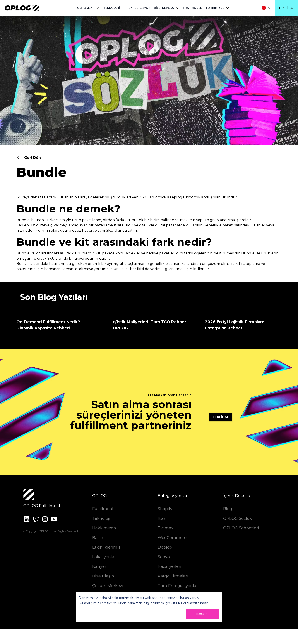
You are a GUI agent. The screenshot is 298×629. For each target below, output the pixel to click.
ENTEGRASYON (140, 7)
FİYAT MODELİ (193, 7)
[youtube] (54, 519)
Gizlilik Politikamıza (185, 603)
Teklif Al (286, 8)
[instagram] (45, 519)
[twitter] (36, 519)
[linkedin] (26, 519)
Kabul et (202, 614)
